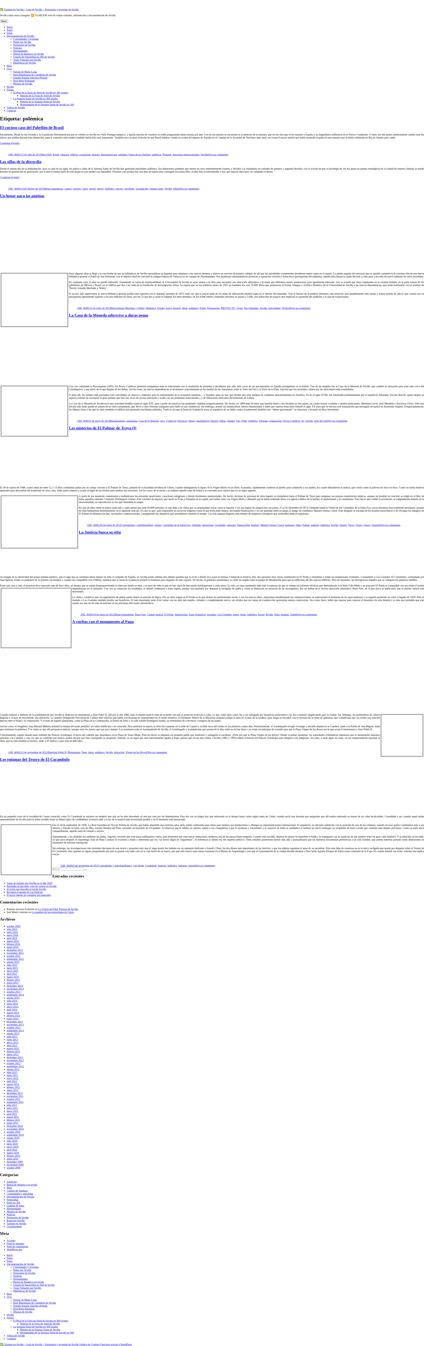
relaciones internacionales (186, 154)
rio (302, 421)
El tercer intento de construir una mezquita (29, 895)
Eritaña (161, 308)
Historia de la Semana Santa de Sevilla (40, 101)
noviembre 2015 (15, 953)
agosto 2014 (13, 997)
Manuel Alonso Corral (272, 525)
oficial (92, 188)
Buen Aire (140, 614)
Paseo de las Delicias (139, 154)
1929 (49, 154)
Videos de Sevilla (16, 107)
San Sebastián (251, 308)
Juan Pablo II (59, 752)
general (177, 308)
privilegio (129, 188)
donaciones (208, 525)
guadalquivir (202, 421)
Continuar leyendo (9, 143)
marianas (289, 525)
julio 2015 (12, 965)
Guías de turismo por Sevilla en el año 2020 (29, 883)
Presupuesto (213, 308)
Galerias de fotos (15, 1205)
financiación (243, 525)
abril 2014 (12, 1009)
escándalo (220, 525)
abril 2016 (12, 938)
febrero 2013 (13, 1051)
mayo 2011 (12, 1111)
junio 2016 (12, 932)
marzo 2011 (13, 1117)
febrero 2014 (13, 1015)
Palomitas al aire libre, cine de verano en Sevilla (31, 886)
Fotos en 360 (13, 1202)
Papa (84, 752)
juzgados (211, 614)
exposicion (85, 154)
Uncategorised (14, 1226)
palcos (100, 188)
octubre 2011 (13, 1099)
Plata (244, 421)
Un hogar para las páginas (22, 196)
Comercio (171, 421)
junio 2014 (12, 1003)
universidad (274, 308)
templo (343, 525)
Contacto (11, 110)
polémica (156, 154)
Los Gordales (224, 614)
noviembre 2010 (15, 1129)
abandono (120, 421)
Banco (128, 865)
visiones (375, 525)
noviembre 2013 (15, 1024)
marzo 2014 (13, 1012)
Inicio (10, 27)
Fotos (9, 33)
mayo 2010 (12, 1146)
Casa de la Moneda (149, 421)
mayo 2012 (12, 1078)
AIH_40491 (14, 154)
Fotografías (12, 1199)
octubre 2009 (13, 1167)
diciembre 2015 (15, 950)
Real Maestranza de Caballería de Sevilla (34, 74)
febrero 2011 (13, 1120)
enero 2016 (12, 947)
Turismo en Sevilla (16, 1223)
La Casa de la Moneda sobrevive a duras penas (108, 315)
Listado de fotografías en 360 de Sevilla (34, 56)
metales (231, 421)
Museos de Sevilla (22, 83)
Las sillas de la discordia (20, 161)
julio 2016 (12, 929)
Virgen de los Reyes (136, 752)
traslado (285, 614)
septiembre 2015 (15, 959)
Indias (222, 421)
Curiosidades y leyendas (26, 39)
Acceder (11, 1240)
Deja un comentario (218, 154)
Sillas (176, 188)
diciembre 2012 (15, 1057)
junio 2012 (12, 1075)
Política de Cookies (89, 1344)
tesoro (191, 865)
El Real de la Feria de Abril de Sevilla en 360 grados (40, 92)
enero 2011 (12, 1123)
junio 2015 (12, 968)
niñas (298, 525)
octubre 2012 (13, 1063)
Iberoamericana (109, 154)
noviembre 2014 (15, 988)
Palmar (306, 525)
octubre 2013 (13, 1027)
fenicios (162, 865)
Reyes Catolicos (291, 421)
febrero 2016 (13, 944)
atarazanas (132, 421)
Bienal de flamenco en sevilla (28, 54)
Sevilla (10, 86)
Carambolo (151, 865)
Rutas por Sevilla (22, 42)
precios (119, 188)
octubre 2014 (13, 991)
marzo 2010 (13, 1152)
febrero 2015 (13, 979)
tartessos (182, 865)
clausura (64, 154)
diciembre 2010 (15, 1126)
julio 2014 (12, 1000)
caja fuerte (138, 865)
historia (96, 154)
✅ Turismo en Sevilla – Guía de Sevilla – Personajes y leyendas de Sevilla (39, 9)
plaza (91, 752)
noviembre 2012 (15, 1060)
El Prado (168, 614)
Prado (203, 308)
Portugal (166, 154)
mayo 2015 (12, 971)
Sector (261, 614)
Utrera (358, 525)
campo (157, 525)
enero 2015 (12, 982)
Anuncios (12, 1181)
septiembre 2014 (15, 994)
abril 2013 (12, 1045)
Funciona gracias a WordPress (116, 1344)
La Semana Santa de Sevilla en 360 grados (35, 98)
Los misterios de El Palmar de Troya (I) (102, 428)
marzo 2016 (13, 941)
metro (236, 614)
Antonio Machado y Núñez (130, 308)
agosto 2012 (13, 1069)
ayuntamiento (56, 188)
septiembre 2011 (15, 1102)
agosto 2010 (13, 1137)
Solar (276, 614)
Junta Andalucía (197, 614)
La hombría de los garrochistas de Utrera (53, 912)
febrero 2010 (13, 1155)
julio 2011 (12, 1105)
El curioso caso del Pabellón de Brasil (32, 127)
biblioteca (151, 308)
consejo (77, 188)
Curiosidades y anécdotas (134, 525)
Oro (238, 421)
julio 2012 (12, 1072)
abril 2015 (12, 974)
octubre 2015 (13, 956)
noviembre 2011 (15, 1096)
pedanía (315, 525)
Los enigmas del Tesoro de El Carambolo (35, 759)
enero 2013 (12, 1054)
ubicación (119, 752)
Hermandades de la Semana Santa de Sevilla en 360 (47, 104)
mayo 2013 (12, 1042)
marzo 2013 (13, 1048)
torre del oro (320, 421)
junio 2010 (12, 1143)
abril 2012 (12, 1081)
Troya (351, 525)
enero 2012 (12, 1090)
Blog (9, 65)
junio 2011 (12, 1108)
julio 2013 (12, 1036)
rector (239, 308)
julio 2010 (12, 1140)
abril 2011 (12, 1114)
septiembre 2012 (15, 1066)
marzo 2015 (13, 977)
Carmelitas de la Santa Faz (176, 525)
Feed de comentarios (17, 1246)
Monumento (74, 752)
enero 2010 (12, 1158)
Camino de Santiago (17, 1190)
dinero (191, 421)
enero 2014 (12, 1018)
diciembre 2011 (15, 1093)
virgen (366, 525)
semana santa (156, 188)
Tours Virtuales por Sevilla (27, 59)
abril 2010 (12, 1149)
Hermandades (20, 51)
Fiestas (10, 89)
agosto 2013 (13, 1033)
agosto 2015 (13, 962)
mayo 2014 (12, 1006)
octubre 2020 (13, 926)
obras (184, 308)
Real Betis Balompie (24, 80)
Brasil (56, 154)
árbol (150, 525)
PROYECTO (228, 308)
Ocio (9, 68)
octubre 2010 (13, 1132)
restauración (275, 421)
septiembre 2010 (15, 1135)
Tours (10, 30)
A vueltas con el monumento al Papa (103, 621)
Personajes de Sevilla (24, 45)
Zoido (293, 614)
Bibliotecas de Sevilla (24, 62)
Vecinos (286, 308)
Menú (4, 21)
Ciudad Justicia (155, 614)
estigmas (231, 525)
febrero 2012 (13, 1087)
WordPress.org (14, 1249)
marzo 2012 (13, 1084)
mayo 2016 (12, 935)
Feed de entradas (15, 1243)
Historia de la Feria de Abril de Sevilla (40, 95)
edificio (74, 154)
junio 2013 (12, 1039)
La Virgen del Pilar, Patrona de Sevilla (58, 909)
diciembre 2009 (15, 1161)
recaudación (142, 188)
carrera (68, 188)
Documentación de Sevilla (20, 36)
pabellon (122, 154)
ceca (162, 421)
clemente (196, 525)
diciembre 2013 (15, 1021)
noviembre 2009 (15, 1164)
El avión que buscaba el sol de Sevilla (26, 889)
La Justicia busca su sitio (100, 532)
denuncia (182, 421)
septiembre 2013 (15, 1030)
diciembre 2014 (15, 985)
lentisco (255, 525)
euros (85, 188)
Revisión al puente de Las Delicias (25, 892)
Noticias (17, 48)
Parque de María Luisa (25, 71)
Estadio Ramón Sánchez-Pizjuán (30, 77)
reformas (263, 421)
